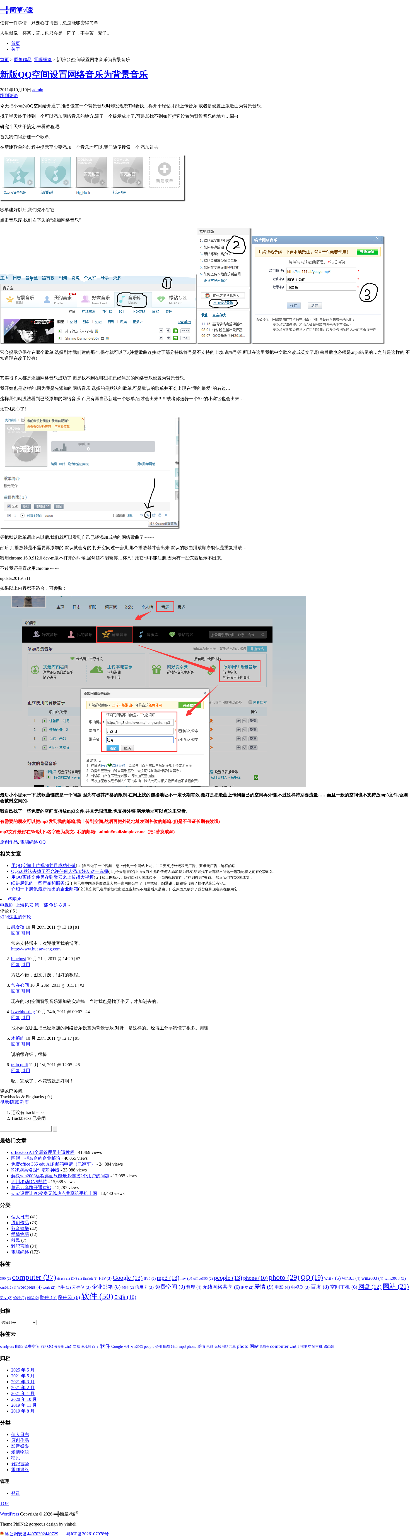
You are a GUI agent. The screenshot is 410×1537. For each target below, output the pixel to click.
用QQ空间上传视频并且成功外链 (43, 865)
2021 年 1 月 (23, 1393)
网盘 (370, 1286)
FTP (105, 1278)
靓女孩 (18, 927)
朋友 (247, 1287)
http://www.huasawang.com (36, 949)
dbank (63, 1278)
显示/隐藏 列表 (14, 1102)
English (90, 1278)
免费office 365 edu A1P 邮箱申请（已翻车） (53, 1164)
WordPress (9, 1514)
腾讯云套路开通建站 (31, 1187)
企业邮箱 (106, 1287)
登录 (15, 1493)
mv (186, 1278)
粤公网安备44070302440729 (31, 1533)
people (228, 1277)
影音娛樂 (20, 1228)
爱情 (264, 1287)
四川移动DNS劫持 (29, 1181)
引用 (25, 933)
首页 (15, 43)
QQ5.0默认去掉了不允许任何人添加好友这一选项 (59, 871)
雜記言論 (20, 1246)
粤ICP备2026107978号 (87, 1533)
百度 (320, 1287)
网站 (396, 1286)
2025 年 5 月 (23, 1370)
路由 (48, 1297)
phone (255, 1278)
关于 (15, 49)
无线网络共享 (221, 1287)
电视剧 (300, 1287)
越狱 (33, 1298)
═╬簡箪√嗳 (16, 10)
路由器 (69, 1297)
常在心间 (20, 985)
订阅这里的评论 (15, 916)
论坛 (19, 1298)
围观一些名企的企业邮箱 (35, 1158)
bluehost (18, 958)
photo (284, 1277)
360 (5, 1278)
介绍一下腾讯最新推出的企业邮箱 (44, 889)
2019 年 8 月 (23, 1411)
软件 (97, 1296)
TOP (4, 1503)
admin (37, 89)
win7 (332, 1278)
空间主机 (343, 1287)
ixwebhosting (23, 1011)
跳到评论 (9, 95)
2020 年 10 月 (24, 1399)
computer (34, 1277)
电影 (282, 1287)
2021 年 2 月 (23, 1387)
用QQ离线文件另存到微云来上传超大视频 (52, 877)
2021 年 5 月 (23, 1375)
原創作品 (23, 59)
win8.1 (351, 1278)
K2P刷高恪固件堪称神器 (35, 1170)
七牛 (63, 1287)
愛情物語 (20, 1234)
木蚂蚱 (18, 1038)
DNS (76, 1278)
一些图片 (12, 899)
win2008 (395, 1278)
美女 (6, 1298)
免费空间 (170, 1287)
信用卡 (144, 1287)
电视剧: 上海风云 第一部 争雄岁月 (33, 905)
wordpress (29, 1287)
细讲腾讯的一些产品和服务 (38, 883)
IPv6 (150, 1278)
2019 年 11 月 (24, 1405)
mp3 (168, 1277)
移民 (15, 1240)
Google (128, 1277)
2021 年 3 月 (23, 1381)
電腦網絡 (43, 59)
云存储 (81, 1287)
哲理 (193, 1287)
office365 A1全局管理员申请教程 (42, 1152)
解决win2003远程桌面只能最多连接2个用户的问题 (60, 1175)
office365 (203, 1278)
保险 (128, 1287)
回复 (15, 933)
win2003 (372, 1278)
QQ (42, 842)
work (49, 1287)
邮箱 (125, 1297)
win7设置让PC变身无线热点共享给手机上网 (54, 1193)
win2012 (8, 1287)
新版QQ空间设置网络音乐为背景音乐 (74, 74)
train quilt (19, 1064)
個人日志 (20, 1216)
